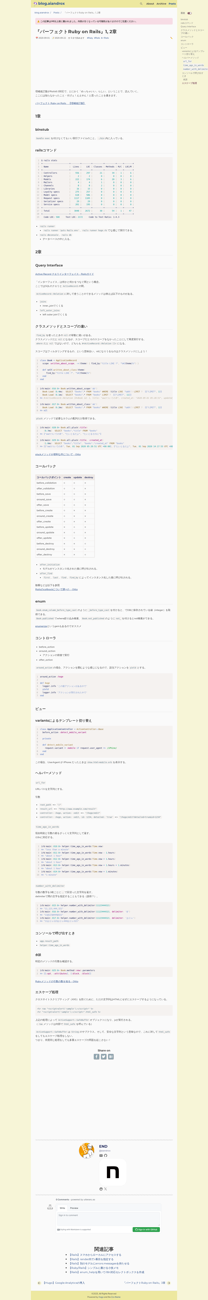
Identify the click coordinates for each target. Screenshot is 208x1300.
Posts (172, 4)
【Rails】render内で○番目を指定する (91, 1259)
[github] (106, 1156)
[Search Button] (141, 3)
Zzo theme (115, 1297)
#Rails (97, 38)
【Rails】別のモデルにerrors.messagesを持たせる (99, 1263)
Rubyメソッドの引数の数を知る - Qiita (56, 981)
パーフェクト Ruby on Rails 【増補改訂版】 (60, 103)
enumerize (41, 626)
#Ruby (90, 38)
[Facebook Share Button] (97, 1056)
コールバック (187, 36)
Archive (161, 4)
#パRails (105, 38)
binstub (184, 19)
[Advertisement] (104, 65)
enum (183, 40)
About (150, 4)
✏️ (171, 38)
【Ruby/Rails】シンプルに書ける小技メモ (94, 1268)
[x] (106, 1190)
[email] (101, 1156)
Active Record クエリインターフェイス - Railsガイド (64, 273)
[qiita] (101, 1190)
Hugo (101, 1297)
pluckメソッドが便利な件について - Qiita (58, 454)
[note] (113, 1185)
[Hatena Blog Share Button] (111, 1056)
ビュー (184, 47)
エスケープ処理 (189, 83)
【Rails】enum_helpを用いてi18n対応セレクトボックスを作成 (106, 1272)
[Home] (35, 4)
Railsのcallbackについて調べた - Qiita (56, 589)
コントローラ (187, 44)
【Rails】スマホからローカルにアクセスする (95, 1255)
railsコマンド (187, 23)
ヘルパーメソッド (190, 57)
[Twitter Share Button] (104, 1056)
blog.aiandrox (42, 13)
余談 (185, 79)
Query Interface (188, 26)
